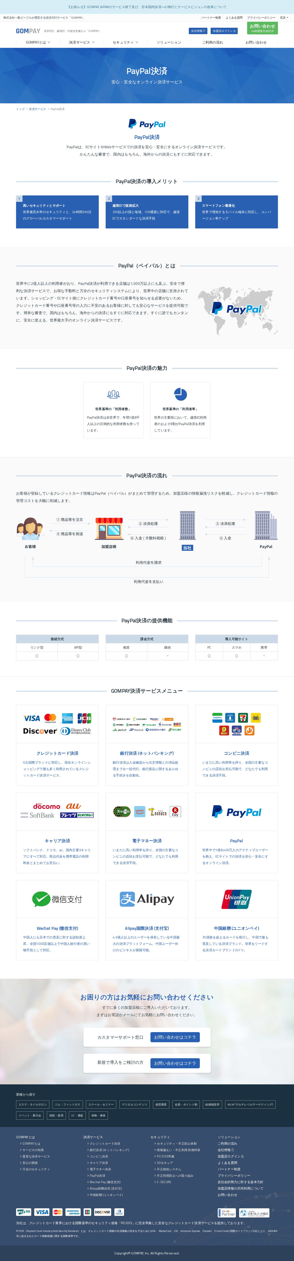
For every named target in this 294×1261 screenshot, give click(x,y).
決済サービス (37, 109)
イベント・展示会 (30, 1115)
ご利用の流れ (227, 1143)
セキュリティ (160, 1137)
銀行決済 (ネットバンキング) (109, 1150)
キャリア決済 (99, 1162)
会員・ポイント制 (186, 1104)
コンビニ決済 (99, 1156)
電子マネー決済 (100, 1169)
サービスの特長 (33, 1150)
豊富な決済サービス (36, 1156)
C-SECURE (164, 1182)
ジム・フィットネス (67, 1104)
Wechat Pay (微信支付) (105, 1182)
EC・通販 (77, 1115)
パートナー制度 (211, 17)
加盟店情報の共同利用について (241, 1188)
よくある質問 (234, 17)
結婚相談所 (212, 1104)
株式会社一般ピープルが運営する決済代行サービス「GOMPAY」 (44, 17)
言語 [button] (283, 17)
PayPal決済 (97, 1175)
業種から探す (26, 1094)
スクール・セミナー (101, 1104)
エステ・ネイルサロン (33, 1104)
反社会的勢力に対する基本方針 (241, 1181)
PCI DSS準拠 (165, 1156)
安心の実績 (30, 1162)
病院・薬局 (56, 1115)
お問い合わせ (262, 28)
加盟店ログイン (223, 31)
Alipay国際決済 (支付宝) (106, 1188)
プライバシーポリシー (261, 17)
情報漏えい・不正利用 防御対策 (178, 1150)
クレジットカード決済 (105, 1143)
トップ (20, 109)
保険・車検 (98, 1115)
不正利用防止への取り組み (175, 1175)
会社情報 (197, 31)
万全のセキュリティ (36, 1169)
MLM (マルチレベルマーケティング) (250, 1104)
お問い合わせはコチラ (175, 1037)
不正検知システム (169, 1169)
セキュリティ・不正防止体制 (177, 1143)
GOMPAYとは (25, 1137)
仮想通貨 (161, 1104)
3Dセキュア (165, 1162)
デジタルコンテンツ (134, 1104)
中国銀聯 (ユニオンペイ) (106, 1194)
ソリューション (229, 1137)
